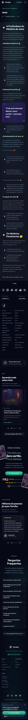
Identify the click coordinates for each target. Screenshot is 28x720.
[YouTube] (16, 695)
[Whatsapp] (7, 290)
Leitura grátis (15, 473)
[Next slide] (19, 428)
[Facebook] (3, 290)
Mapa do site (5, 687)
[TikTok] (7, 695)
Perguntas (4, 664)
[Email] (24, 290)
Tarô (3, 662)
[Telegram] (16, 290)
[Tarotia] (6, 2)
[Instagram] (12, 695)
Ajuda (16, 667)
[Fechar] (25, 705)
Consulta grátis (15, 713)
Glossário (17, 664)
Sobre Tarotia (5, 684)
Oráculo (4, 669)
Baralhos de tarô (6, 667)
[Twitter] (12, 290)
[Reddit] (20, 290)
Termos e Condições (4, 677)
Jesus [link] (18, 16)
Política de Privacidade (5, 681)
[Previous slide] (8, 428)
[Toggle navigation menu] (25, 2)
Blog (16, 662)
